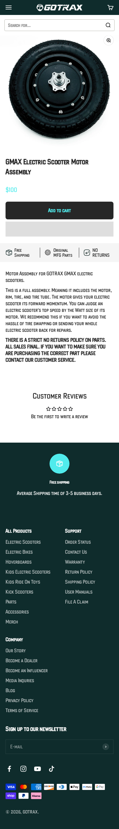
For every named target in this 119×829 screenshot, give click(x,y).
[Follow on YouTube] (37, 768)
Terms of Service (22, 710)
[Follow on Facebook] (9, 768)
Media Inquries (20, 680)
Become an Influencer (27, 670)
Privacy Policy (19, 700)
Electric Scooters (23, 542)
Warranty (75, 562)
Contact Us (76, 552)
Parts (11, 602)
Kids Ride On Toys (23, 582)
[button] (59, 229)
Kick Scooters (19, 592)
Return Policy (78, 572)
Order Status (78, 542)
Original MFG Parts (62, 253)
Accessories (17, 612)
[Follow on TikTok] (51, 768)
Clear (95, 25)
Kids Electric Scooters (28, 572)
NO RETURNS (101, 253)
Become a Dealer (21, 660)
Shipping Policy (80, 582)
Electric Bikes (19, 552)
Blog (10, 690)
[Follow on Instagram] (23, 768)
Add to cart (59, 210)
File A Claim (76, 602)
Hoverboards (19, 562)
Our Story (16, 650)
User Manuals (78, 592)
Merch (12, 621)
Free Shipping (22, 253)
